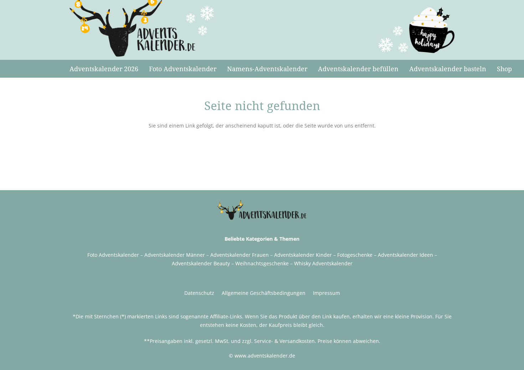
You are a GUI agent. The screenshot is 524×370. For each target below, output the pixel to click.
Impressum (326, 293)
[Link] (142, 28)
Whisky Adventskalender (323, 263)
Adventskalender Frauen (239, 254)
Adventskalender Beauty (201, 263)
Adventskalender (398, 254)
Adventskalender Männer (174, 254)
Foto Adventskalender (113, 254)
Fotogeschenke (355, 254)
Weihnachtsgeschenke (262, 263)
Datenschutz (199, 293)
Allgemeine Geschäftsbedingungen (263, 293)
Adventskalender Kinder (303, 254)
